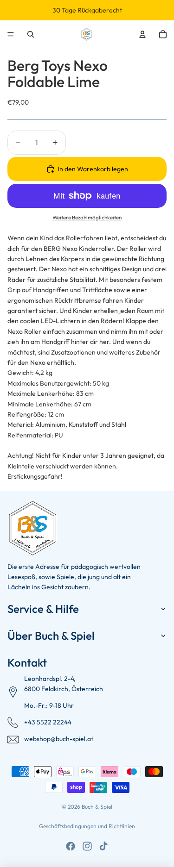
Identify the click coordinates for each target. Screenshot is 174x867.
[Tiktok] (103, 846)
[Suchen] (30, 34)
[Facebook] (70, 846)
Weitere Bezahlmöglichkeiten (87, 217)
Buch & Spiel (97, 806)
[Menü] (10, 34)
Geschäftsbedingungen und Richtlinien (87, 826)
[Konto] (142, 34)
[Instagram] (87, 846)
